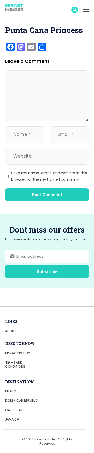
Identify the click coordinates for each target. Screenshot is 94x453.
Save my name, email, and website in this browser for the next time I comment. (49, 176)
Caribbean (13, 410)
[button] (74, 10)
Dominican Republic (21, 400)
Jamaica (12, 419)
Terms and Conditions (15, 364)
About (10, 331)
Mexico (11, 391)
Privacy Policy (17, 353)
